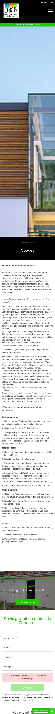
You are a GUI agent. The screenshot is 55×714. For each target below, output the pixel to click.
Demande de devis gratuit (27, 24)
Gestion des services (41, 710)
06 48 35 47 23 (47, 3)
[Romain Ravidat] (11, 18)
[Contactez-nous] (27, 590)
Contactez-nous (27, 602)
